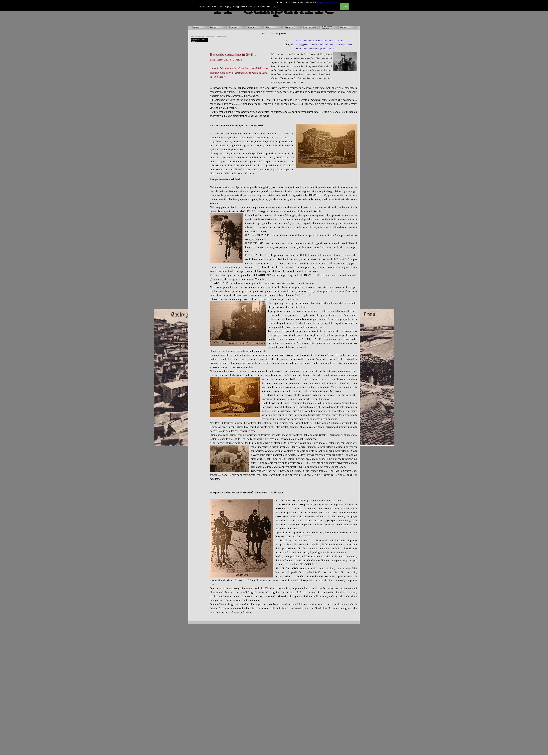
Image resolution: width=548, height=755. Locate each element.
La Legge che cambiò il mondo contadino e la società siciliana (324, 44)
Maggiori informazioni (327, 2)
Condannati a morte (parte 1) (198, 40)
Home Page (195, 27)
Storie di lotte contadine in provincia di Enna (316, 48)
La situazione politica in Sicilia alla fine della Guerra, (320, 40)
